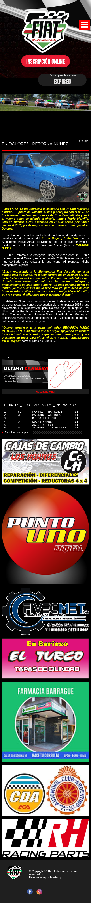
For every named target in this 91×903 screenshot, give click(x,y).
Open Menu (84, 25)
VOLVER (6, 357)
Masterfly (55, 877)
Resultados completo (17, 432)
